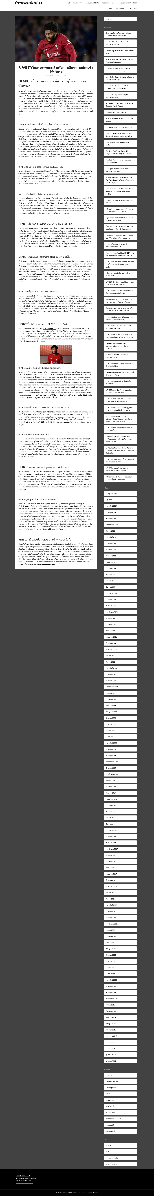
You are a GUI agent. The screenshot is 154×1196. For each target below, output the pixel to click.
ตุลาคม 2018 (110, 780)
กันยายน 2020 (111, 699)
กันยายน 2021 (111, 624)
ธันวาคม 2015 (111, 992)
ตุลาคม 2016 (110, 930)
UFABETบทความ (112, 1081)
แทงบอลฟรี (110, 1125)
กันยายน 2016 (111, 936)
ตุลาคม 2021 (110, 618)
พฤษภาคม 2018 (111, 812)
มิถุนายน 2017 (111, 880)
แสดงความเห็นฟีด (112, 1158)
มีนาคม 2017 (110, 899)
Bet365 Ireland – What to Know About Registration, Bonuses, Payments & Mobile (119, 191)
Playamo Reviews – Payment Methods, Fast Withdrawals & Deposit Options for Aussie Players (120, 179)
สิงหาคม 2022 (111, 556)
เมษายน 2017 (110, 893)
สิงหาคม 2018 (111, 793)
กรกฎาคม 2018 (111, 799)
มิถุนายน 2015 (111, 1030)
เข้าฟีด (108, 1152)
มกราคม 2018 (111, 836)
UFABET (109, 1075)
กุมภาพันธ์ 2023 (111, 537)
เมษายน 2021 (110, 656)
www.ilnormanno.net (23, 1176)
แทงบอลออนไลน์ (111, 1131)
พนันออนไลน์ (110, 1112)
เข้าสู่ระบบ (109, 1145)
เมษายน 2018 (110, 818)
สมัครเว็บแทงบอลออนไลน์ (118, 8)
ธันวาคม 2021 (111, 606)
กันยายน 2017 (111, 861)
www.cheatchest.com (23, 1180)
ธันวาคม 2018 (111, 768)
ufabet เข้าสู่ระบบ (49, 329)
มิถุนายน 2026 (111, 500)
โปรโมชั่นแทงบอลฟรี (75, 3)
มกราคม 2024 (111, 512)
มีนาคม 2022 (110, 587)
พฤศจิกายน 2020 (112, 687)
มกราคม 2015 (111, 1061)
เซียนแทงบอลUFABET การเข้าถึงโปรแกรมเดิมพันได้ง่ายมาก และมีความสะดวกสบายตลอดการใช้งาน (119, 418)
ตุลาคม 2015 (110, 1005)
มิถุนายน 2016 (111, 955)
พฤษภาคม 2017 (111, 886)
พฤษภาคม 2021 (111, 649)
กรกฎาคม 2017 (111, 874)
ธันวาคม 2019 (111, 755)
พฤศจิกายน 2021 (112, 612)
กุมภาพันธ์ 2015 (111, 1055)
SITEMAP (133, 8)
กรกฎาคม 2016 (111, 949)
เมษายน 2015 (110, 1042)
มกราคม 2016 (111, 986)
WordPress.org (111, 1164)
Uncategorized (111, 1088)
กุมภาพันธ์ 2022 (111, 593)
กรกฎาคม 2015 (111, 1024)
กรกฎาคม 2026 (111, 493)
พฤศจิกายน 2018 (112, 774)
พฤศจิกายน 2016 (112, 924)
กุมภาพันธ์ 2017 (111, 905)
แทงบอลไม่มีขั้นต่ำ (92, 3)
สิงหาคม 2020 (111, 705)
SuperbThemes (93, 1193)
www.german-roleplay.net (24, 1183)
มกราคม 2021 (111, 674)
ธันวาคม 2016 (111, 918)
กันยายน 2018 (111, 787)
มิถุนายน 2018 (111, 805)
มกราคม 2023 (111, 543)
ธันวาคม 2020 (111, 681)
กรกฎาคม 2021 (111, 637)
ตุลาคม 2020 (110, 693)
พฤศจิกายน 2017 (112, 849)
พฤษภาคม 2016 (111, 961)
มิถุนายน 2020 (111, 718)
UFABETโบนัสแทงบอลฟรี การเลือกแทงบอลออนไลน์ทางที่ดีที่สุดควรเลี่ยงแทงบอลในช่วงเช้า (120, 450)
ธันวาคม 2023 (111, 518)
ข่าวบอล (109, 1094)
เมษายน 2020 (110, 730)
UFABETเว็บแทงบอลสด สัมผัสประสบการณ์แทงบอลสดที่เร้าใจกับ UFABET (117, 346)
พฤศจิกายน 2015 (112, 999)
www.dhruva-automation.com (26, 1178)
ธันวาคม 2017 (111, 843)
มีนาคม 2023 (110, 531)
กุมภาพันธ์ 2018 (111, 830)
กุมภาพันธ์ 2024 (111, 506)
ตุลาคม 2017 (110, 855)
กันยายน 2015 (111, 1011)
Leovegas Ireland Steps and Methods (119, 127)
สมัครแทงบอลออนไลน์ (113, 1119)
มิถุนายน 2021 (111, 643)
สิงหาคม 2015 (111, 1017)
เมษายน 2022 (110, 581)
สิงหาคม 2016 (111, 943)
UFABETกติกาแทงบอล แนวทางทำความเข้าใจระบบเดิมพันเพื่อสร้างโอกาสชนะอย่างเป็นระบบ (119, 439)
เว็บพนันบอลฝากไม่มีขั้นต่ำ (28, 2)
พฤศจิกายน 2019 (112, 762)
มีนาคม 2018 (110, 824)
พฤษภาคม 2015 (111, 1036)
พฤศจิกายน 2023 (112, 525)
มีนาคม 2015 (110, 1048)
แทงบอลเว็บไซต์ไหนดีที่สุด (128, 3)
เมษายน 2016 (110, 967)
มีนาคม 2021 (110, 662)
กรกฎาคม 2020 (111, 712)
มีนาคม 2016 (110, 974)
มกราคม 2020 (111, 749)
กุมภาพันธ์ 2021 (111, 668)
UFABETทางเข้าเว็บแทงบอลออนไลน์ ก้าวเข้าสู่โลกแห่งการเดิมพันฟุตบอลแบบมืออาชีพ (120, 264)
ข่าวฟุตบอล (110, 1100)
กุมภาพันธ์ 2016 (111, 980)
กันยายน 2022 (111, 550)
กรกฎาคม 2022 (111, 562)
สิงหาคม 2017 (111, 868)
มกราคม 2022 (111, 599)
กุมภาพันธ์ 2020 (111, 743)
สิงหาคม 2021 (111, 631)
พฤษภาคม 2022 (111, 575)
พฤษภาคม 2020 (111, 724)
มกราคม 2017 (111, 911)
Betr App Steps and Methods (116, 112)
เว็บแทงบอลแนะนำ (108, 3)
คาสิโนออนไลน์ (111, 1106)
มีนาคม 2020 (110, 737)
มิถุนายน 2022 (111, 568)
